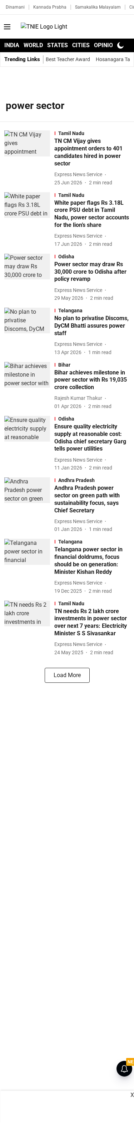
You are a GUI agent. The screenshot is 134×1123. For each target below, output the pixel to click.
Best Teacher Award (68, 59)
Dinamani (15, 7)
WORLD (33, 45)
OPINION (105, 45)
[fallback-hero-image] (29, 158)
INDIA (11, 45)
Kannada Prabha (49, 7)
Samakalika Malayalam (98, 7)
